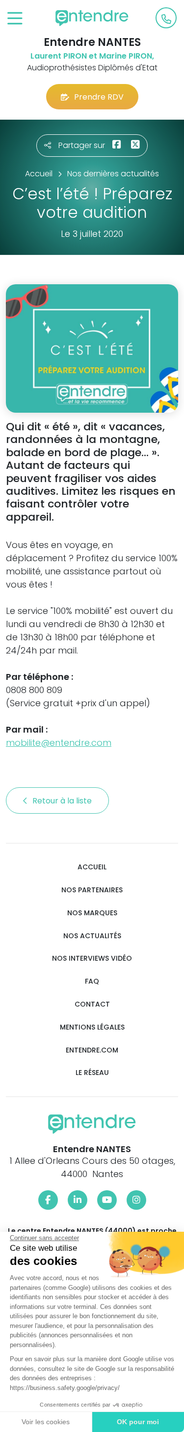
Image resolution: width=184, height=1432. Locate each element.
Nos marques (92, 913)
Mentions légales (92, 1027)
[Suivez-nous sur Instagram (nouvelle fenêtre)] (136, 1200)
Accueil (92, 867)
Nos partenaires (92, 890)
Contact (92, 1004)
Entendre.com (92, 1050)
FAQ (92, 981)
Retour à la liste (63, 800)
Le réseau (92, 1073)
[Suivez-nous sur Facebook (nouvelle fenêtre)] (48, 1200)
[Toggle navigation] (15, 18)
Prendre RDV (99, 97)
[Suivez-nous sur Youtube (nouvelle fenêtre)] (107, 1200)
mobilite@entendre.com (58, 743)
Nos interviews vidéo (92, 958)
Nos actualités (92, 936)
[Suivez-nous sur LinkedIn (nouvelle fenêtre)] (77, 1200)
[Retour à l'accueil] (92, 18)
